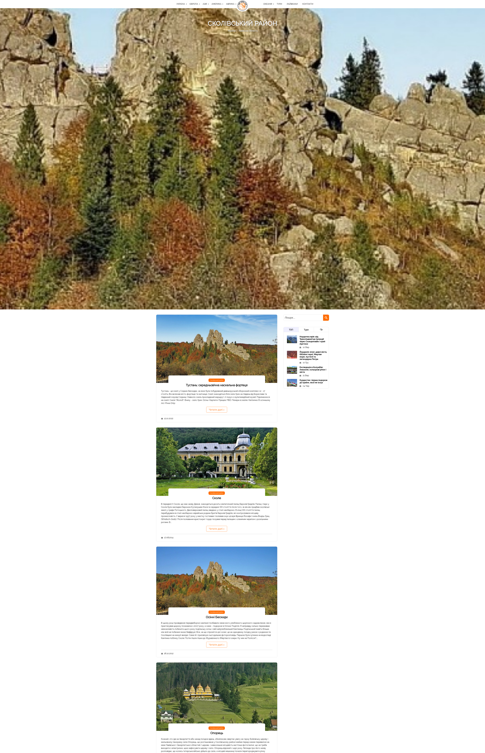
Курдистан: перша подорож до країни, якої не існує (313, 381)
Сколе (216, 498)
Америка (216, 4)
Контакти (307, 4)
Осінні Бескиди (217, 617)
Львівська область (248, 30)
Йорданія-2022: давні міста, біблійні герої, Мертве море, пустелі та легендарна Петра (313, 355)
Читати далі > (216, 409)
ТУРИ (279, 4)
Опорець (216, 733)
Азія (205, 4)
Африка (230, 4)
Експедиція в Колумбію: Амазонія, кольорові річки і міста (313, 369)
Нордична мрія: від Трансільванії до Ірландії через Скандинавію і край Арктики (312, 340)
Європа (194, 4)
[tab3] (321, 329)
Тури (306, 330)
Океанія (267, 4)
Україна (180, 4)
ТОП (291, 330)
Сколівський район (216, 380)
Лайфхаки (292, 4)
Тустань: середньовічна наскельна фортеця (217, 385)
